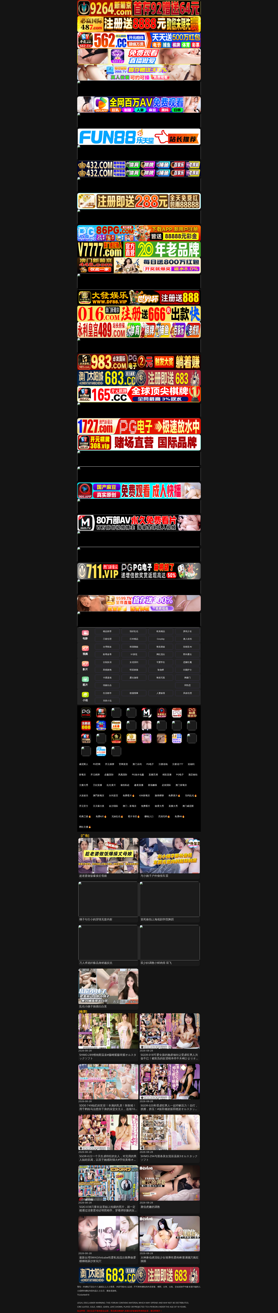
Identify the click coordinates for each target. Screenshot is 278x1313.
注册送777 (177, 764)
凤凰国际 (122, 774)
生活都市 (107, 693)
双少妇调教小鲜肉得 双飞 (156, 963)
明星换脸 (134, 669)
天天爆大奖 (98, 805)
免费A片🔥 (101, 816)
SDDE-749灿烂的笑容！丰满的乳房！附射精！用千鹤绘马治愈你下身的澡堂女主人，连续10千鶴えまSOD (107, 1109)
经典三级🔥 (85, 816)
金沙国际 (113, 805)
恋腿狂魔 (187, 662)
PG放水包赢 (138, 774)
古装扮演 (107, 662)
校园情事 (134, 693)
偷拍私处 (125, 784)
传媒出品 (107, 685)
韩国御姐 (134, 646)
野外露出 (187, 654)
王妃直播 (97, 784)
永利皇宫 (113, 795)
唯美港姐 (161, 646)
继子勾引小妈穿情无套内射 (95, 919)
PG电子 (150, 764)
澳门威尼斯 (188, 805)
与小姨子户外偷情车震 (154, 876)
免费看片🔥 (129, 795)
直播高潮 (153, 774)
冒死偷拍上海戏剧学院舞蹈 (157, 919)
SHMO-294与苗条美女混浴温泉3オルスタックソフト (169, 1157)
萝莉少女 (187, 631)
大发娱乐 (83, 795)
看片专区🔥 (134, 816)
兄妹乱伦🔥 (117, 816)
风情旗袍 (107, 669)
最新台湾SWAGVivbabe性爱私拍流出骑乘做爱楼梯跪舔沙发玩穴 (107, 1259)
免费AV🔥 (180, 816)
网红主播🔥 (85, 826)
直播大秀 (173, 805)
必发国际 (166, 784)
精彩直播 (167, 774)
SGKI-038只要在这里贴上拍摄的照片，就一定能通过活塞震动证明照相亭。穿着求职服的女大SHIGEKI (108, 1210)
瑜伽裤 (161, 669)
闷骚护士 (187, 669)
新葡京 (82, 774)
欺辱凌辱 (107, 654)
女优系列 (134, 662)
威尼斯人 (83, 764)
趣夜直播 (138, 784)
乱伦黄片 (111, 784)
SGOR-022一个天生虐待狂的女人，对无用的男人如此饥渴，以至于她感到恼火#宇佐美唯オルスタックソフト (108, 1159)
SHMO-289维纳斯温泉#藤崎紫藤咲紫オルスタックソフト (107, 1056)
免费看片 (145, 805)
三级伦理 (107, 638)
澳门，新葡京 (129, 805)
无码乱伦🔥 (191, 795)
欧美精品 (161, 631)
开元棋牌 (109, 764)
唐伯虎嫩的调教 (150, 1207)
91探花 (134, 654)
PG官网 (97, 764)
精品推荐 (107, 631)
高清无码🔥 (164, 816)
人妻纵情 (161, 693)
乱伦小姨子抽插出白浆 (93, 1006)
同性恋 (187, 685)
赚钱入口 (149, 816)
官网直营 (123, 764)
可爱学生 (161, 662)
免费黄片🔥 (174, 795)
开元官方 (83, 805)
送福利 (191, 764)
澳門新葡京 (98, 795)
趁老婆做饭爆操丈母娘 (93, 876)
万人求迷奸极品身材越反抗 (95, 963)
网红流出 (161, 654)
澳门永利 (137, 764)
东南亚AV (187, 646)
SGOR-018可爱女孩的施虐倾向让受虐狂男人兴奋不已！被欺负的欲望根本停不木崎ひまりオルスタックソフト (170, 1058)
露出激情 (134, 677)
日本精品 (134, 638)
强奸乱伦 (134, 631)
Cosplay (161, 638)
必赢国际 (109, 774)
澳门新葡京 (181, 784)
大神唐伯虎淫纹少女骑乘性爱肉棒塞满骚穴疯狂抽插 (170, 1259)
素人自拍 (187, 638)
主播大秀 (83, 784)
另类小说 (107, 700)
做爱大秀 (159, 805)
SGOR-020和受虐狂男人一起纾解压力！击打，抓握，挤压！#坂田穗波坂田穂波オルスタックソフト (169, 1109)
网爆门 (187, 677)
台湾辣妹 (107, 646)
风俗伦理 (187, 693)
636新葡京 (144, 795)
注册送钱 (163, 764)
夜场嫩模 (152, 784)
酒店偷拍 (193, 774)
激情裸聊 (159, 795)
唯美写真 (161, 677)
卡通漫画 (107, 677)
